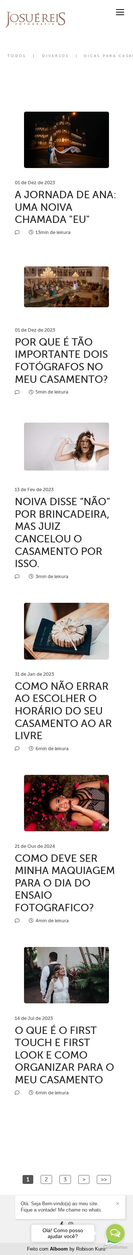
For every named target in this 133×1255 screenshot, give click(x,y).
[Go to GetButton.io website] (115, 1247)
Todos (16, 56)
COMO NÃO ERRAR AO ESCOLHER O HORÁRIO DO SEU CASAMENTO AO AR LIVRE (63, 711)
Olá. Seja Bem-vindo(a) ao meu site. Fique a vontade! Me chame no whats (61, 1207)
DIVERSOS (55, 56)
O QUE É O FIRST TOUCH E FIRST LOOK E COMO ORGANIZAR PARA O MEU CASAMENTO (64, 1055)
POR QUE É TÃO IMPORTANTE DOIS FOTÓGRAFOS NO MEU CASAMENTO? (61, 360)
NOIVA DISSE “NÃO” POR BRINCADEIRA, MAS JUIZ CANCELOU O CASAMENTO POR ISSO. (62, 532)
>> (104, 1179)
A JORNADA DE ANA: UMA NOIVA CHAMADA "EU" (65, 207)
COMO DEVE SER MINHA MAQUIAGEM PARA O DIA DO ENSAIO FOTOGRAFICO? (65, 883)
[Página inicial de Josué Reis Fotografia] (35, 20)
